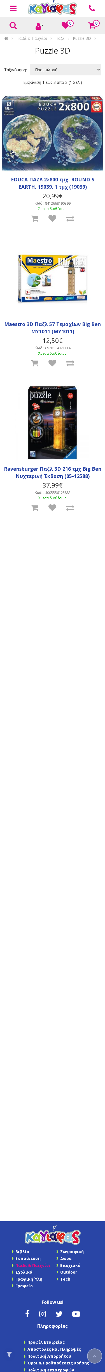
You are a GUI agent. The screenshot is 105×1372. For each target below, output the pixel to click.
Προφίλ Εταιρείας (46, 1342)
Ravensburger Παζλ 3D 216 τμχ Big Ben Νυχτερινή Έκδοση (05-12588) (52, 472)
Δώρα (66, 1258)
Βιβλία (22, 1251)
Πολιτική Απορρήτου (49, 1356)
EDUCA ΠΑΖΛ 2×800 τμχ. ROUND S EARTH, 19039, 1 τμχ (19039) (52, 183)
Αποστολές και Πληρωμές (54, 1349)
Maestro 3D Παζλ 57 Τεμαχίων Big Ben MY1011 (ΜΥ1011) (52, 328)
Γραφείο (24, 1285)
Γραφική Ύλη (28, 1279)
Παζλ (59, 38)
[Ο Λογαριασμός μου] (39, 25)
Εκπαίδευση (28, 1258)
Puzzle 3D (82, 38)
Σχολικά (23, 1272)
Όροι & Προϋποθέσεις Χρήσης (58, 1363)
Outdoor (68, 1272)
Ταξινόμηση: (15, 69)
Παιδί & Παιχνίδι (32, 38)
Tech (65, 1279)
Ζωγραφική (72, 1251)
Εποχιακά (70, 1265)
